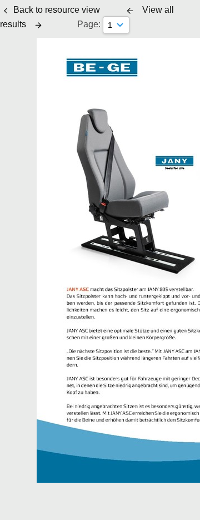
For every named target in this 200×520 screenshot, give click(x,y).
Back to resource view (56, 9)
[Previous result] (130, 10)
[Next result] (38, 25)
